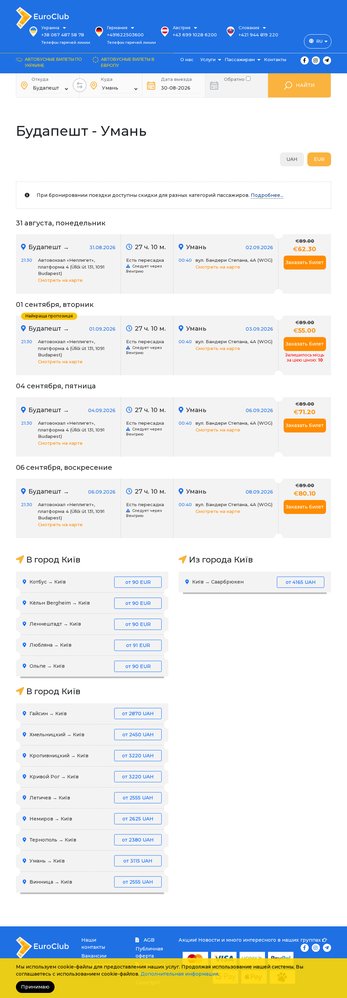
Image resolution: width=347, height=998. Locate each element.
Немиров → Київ (91, 819)
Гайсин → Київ (91, 713)
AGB (148, 940)
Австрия (181, 27)
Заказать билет (305, 262)
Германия (117, 27)
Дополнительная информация (179, 974)
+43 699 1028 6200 (195, 34)
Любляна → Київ (89, 645)
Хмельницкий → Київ (91, 735)
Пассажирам (240, 59)
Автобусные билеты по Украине (53, 62)
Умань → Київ (90, 861)
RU (319, 41)
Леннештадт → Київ (89, 624)
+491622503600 (125, 34)
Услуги (208, 59)
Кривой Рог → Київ (91, 777)
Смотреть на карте (60, 280)
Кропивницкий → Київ (91, 756)
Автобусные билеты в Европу (128, 62)
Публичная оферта (149, 952)
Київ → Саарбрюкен (253, 582)
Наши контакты (93, 943)
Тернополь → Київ (91, 840)
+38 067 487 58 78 (62, 34)
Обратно (235, 78)
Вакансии (93, 956)
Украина (50, 27)
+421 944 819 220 (258, 34)
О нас (186, 59)
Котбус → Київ (89, 582)
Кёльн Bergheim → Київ (89, 603)
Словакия (249, 27)
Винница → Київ (90, 882)
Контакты (275, 59)
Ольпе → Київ (89, 666)
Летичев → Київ (90, 798)
